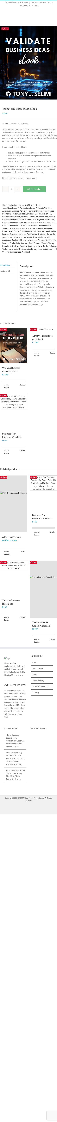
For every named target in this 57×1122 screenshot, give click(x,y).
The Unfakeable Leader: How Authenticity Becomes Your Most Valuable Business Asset (15, 741)
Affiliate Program (11, 669)
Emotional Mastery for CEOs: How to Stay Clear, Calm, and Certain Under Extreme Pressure (15, 758)
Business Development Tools (14, 214)
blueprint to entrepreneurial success (39, 211)
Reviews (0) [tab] (5, 271)
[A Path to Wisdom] (13, 504)
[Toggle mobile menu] (51, 21)
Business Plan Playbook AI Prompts (39, 219)
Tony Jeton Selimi (40, 249)
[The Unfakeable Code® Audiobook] (43, 589)
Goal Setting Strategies (36, 234)
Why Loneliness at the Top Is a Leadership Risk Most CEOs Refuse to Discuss (15, 774)
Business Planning (19, 228)
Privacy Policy (38, 680)
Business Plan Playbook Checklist (16, 222)
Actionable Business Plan (12, 211)
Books (35, 674)
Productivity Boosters (19, 243)
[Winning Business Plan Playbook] (13, 345)
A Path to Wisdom (43, 208)
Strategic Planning (19, 246)
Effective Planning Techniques (40, 228)
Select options (7, 552)
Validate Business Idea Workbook (16, 252)
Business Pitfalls (28, 216)
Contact (35, 662)
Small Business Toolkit (38, 243)
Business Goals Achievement (39, 214)
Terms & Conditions (40, 686)
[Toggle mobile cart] (46, 21)
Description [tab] (5, 265)
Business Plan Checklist (45, 216)
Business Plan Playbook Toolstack (16, 225)
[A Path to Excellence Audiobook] (43, 329)
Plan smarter (43, 240)
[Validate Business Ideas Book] (13, 578)
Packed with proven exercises (24, 240)
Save (6, 29)
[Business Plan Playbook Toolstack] (43, 493)
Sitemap (35, 692)
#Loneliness (12, 208)
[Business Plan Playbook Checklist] (13, 411)
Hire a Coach (37, 668)
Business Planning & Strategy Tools (25, 205)
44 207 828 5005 (17, 685)
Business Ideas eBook (11, 216)
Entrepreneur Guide (10, 231)
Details (22, 385)
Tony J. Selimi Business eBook (20, 249)
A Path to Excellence (26, 208)
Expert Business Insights (45, 231)
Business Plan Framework (13, 219)
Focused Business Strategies (14, 234)
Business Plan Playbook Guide (43, 222)
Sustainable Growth (36, 246)
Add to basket (34, 189)
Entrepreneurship (27, 231)
